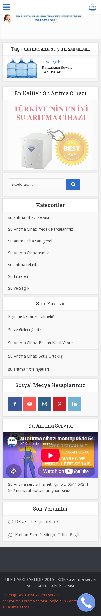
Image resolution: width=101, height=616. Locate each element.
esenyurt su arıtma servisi (25, 600)
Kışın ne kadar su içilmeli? (31, 316)
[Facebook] (15, 404)
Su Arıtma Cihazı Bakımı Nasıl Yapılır (40, 342)
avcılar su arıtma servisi (39, 594)
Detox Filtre (25, 521)
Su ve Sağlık (51, 62)
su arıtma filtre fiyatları (28, 369)
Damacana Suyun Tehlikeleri (57, 70)
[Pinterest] (59, 404)
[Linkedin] (74, 404)
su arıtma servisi (17, 607)
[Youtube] (29, 404)
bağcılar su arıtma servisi (71, 600)
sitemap (9, 594)
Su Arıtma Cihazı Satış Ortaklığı (35, 356)
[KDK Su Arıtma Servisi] (92, 6)
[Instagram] (44, 404)
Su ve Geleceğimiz (24, 329)
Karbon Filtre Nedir (32, 534)
